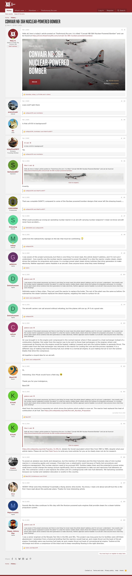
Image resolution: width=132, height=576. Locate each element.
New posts (9, 14)
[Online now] (13, 38)
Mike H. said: (28, 165)
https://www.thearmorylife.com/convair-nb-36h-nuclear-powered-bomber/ (62, 36)
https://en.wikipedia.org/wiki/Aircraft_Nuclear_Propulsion (67, 410)
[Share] (122, 30)
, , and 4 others (38, 94)
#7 (124, 216)
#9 (124, 253)
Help (116, 570)
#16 (124, 457)
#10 (124, 274)
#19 (124, 520)
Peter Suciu (53, 451)
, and (38, 131)
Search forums (19, 14)
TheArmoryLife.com (49, 10)
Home (9, 10)
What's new (19, 10)
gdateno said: (28, 279)
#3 (124, 119)
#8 (124, 234)
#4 (124, 138)
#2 (124, 101)
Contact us (88, 570)
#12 (124, 323)
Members (32, 10)
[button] (25, 10)
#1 (124, 29)
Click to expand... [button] (73, 182)
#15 (124, 423)
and (34, 113)
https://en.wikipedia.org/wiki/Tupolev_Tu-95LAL (41, 449)
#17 (124, 483)
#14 (124, 391)
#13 (124, 366)
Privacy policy (109, 570)
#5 (124, 161)
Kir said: (26, 143)
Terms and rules (98, 570)
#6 (124, 197)
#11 (124, 304)
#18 (124, 501)
